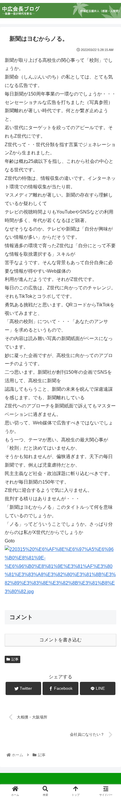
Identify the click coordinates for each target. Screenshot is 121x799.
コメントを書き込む (60, 639)
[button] (108, 592)
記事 (15, 659)
